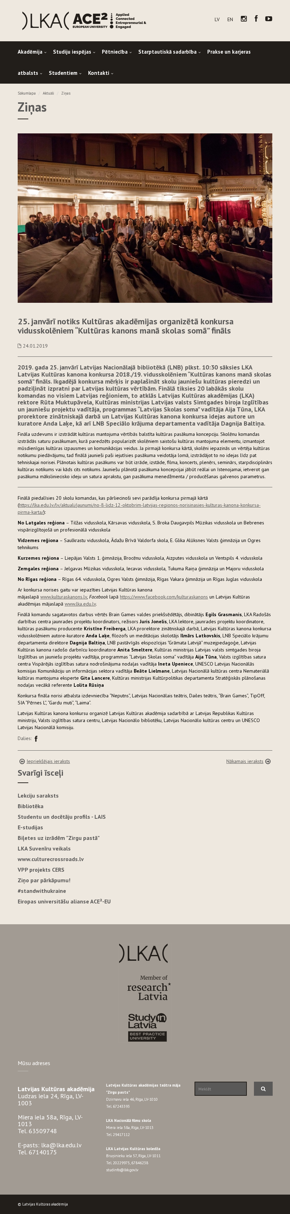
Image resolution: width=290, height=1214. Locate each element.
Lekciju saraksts (38, 795)
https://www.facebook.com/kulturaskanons (164, 597)
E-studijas (30, 827)
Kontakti (98, 73)
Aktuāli (48, 93)
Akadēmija (30, 51)
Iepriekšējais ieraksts (48, 761)
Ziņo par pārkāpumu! (44, 880)
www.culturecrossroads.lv (51, 859)
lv (217, 19)
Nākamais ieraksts (244, 761)
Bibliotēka (31, 806)
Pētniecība (115, 51)
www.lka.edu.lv (80, 604)
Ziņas (65, 93)
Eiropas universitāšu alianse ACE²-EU (64, 901)
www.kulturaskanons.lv (63, 597)
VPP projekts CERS (41, 869)
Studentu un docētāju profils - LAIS (62, 816)
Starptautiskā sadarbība (167, 51)
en (230, 19)
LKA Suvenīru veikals (44, 848)
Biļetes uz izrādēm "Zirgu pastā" (59, 837)
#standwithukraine (42, 890)
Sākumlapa (27, 93)
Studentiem (63, 73)
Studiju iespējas (72, 51)
